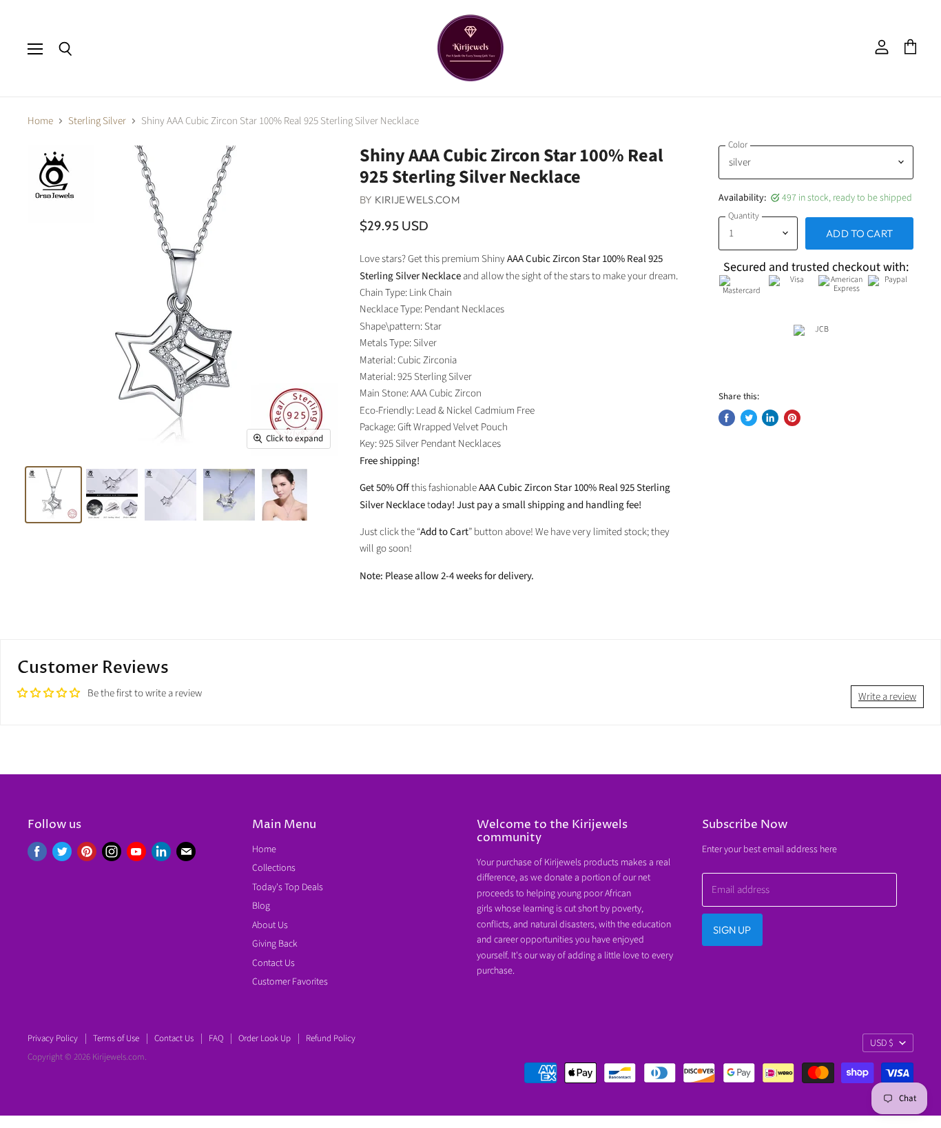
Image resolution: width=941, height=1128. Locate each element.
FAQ (216, 1038)
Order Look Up (264, 1038)
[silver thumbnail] (53, 494)
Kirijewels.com (417, 199)
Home (40, 121)
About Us (270, 925)
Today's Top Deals (287, 887)
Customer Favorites (290, 982)
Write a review (887, 696)
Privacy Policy (53, 1038)
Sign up (732, 929)
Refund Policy (330, 1038)
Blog (261, 906)
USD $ (881, 1043)
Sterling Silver (97, 121)
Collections (274, 868)
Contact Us (273, 963)
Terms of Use (116, 1038)
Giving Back (275, 944)
